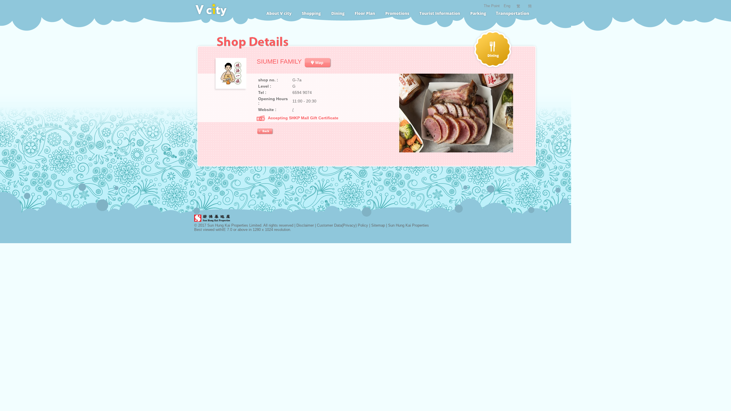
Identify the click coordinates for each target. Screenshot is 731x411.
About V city (279, 14)
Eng (507, 6)
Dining (338, 14)
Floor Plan (365, 14)
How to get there (513, 14)
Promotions (397, 14)
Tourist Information (440, 14)
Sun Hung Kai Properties (408, 225)
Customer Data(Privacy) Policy (342, 225)
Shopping (311, 14)
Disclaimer (305, 225)
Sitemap (378, 225)
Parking (478, 14)
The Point (492, 6)
